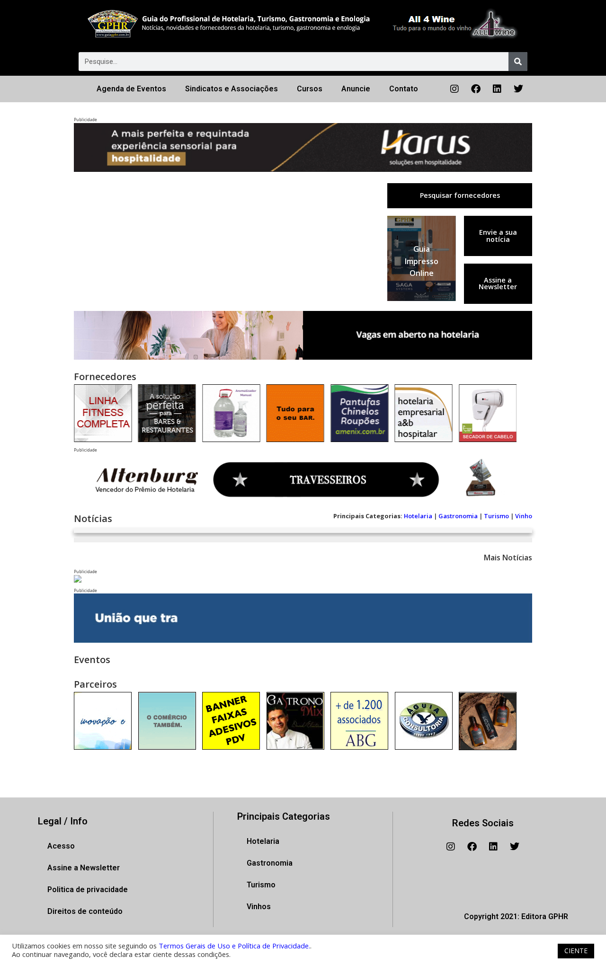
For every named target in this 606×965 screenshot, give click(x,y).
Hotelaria (418, 516)
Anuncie (355, 88)
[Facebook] (475, 89)
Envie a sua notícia (498, 235)
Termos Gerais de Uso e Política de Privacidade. (234, 945)
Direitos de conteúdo (85, 911)
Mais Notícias (508, 557)
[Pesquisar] (517, 61)
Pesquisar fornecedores (460, 195)
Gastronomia (458, 516)
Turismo (496, 516)
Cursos (309, 88)
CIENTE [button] (576, 950)
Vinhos (259, 906)
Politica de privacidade (87, 889)
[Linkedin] (497, 89)
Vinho (523, 516)
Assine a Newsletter (498, 283)
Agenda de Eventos (131, 88)
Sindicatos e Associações (231, 88)
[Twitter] (518, 89)
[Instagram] (454, 89)
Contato (403, 88)
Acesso (61, 845)
